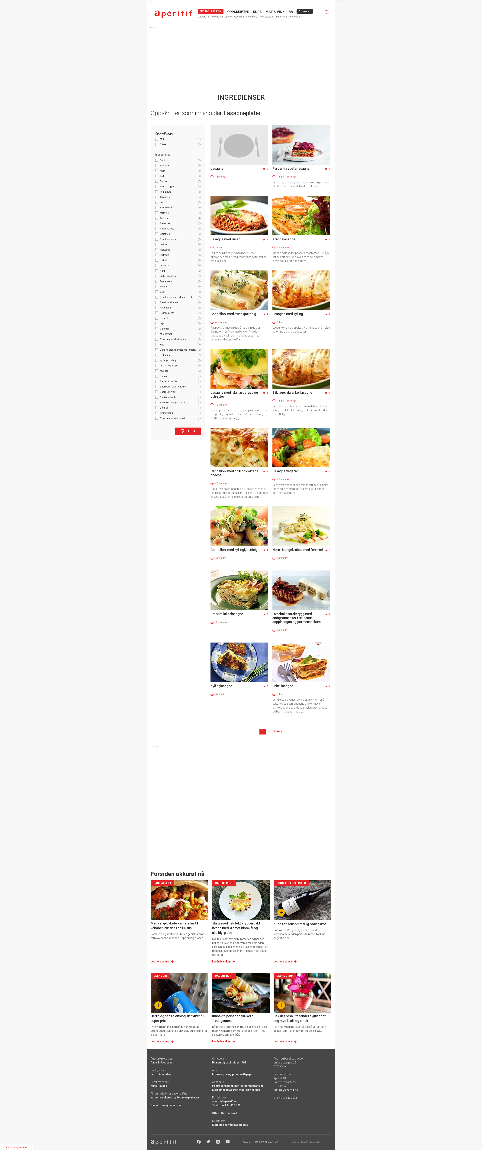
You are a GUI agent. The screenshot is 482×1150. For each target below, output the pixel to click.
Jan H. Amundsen (161, 1074)
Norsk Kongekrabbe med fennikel (297, 550)
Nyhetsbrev (252, 16)
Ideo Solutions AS (310, 1142)
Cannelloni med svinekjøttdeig (233, 314)
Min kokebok (267, 16)
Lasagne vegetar (285, 471)
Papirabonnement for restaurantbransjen (238, 1085)
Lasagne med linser (225, 239)
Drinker (228, 16)
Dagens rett (204, 16)
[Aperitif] (173, 14)
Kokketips (294, 16)
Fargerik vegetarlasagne (291, 168)
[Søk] (326, 12)
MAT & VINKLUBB (279, 12)
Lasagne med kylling (287, 314)
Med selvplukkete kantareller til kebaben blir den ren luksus (174, 925)
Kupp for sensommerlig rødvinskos (300, 924)
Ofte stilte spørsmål (224, 1113)
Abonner (305, 11)
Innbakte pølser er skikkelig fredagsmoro (232, 1018)
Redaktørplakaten (187, 1097)
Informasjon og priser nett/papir (232, 1074)
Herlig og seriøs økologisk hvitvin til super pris (177, 1018)
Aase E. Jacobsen (161, 1062)
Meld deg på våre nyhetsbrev (230, 1124)
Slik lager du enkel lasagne (292, 392)
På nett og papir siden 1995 (229, 1062)
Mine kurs (281, 16)
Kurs (257, 12)
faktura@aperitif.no (286, 1090)
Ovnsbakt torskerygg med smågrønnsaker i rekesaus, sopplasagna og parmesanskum (296, 618)
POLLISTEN (212, 11)
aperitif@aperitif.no (224, 1101)
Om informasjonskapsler (166, 1105)
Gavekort (239, 16)
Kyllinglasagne (221, 686)
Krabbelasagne (283, 239)
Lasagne (216, 168)
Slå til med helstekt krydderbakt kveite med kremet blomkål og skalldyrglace (236, 928)
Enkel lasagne (282, 686)
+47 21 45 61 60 (231, 1105)
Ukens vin (217, 16)
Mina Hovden (159, 1085)
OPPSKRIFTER (238, 12)
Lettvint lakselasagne (226, 614)
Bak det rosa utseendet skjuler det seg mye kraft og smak (300, 1018)
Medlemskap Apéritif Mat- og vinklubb (236, 1089)
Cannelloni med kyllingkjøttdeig (234, 550)
